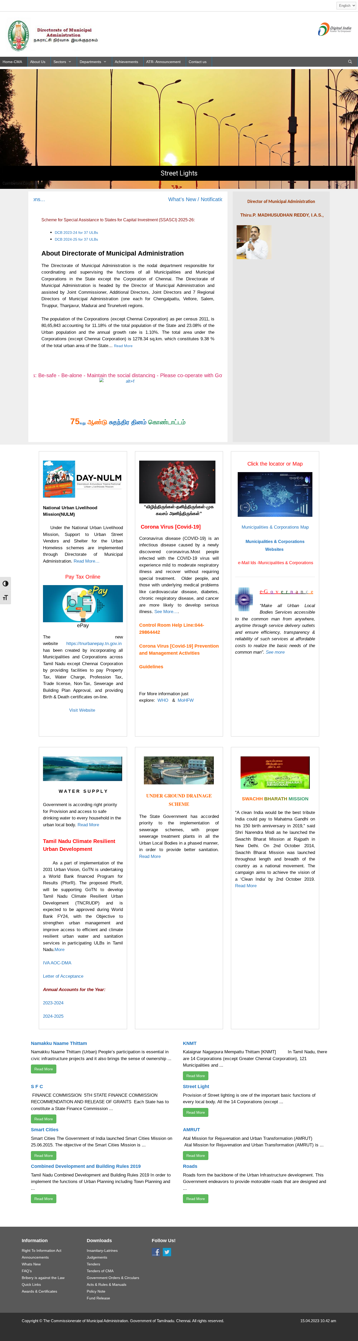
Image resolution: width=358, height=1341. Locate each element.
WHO (163, 700)
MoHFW (186, 700)
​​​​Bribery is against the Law (43, 1278)
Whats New (31, 1264)
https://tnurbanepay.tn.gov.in (94, 643)
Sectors (59, 62)
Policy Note (96, 1291)
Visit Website (82, 710)
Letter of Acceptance (63, 976)
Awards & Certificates (39, 1291)
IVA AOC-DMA (57, 962)
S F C (37, 1086)
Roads (190, 1166)
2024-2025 (53, 1016)
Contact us (198, 62)
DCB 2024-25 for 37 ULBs (76, 239)
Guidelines (151, 666)
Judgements (97, 1257)
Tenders (93, 1264)
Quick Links (31, 1284)
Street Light (196, 1086)
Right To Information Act (41, 1250)
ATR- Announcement (163, 62)
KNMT (190, 1043)
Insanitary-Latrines (102, 1250)
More (59, 949)
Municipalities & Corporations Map (275, 527)
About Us (37, 62)
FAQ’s (27, 1271)
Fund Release (98, 1298)
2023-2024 (53, 1002)
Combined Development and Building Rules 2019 (86, 1166)
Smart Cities (44, 1129)
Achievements (126, 62)
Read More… (87, 561)
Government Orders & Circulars (113, 1278)
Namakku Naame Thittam (59, 1043)
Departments (90, 62)
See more (275, 652)
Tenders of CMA (100, 1271)
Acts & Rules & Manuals (106, 1284)
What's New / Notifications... (177, 199)
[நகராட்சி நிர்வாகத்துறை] (53, 33)
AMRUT (191, 1129)
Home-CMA (12, 62)
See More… (166, 611)
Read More (123, 346)
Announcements (35, 1257)
